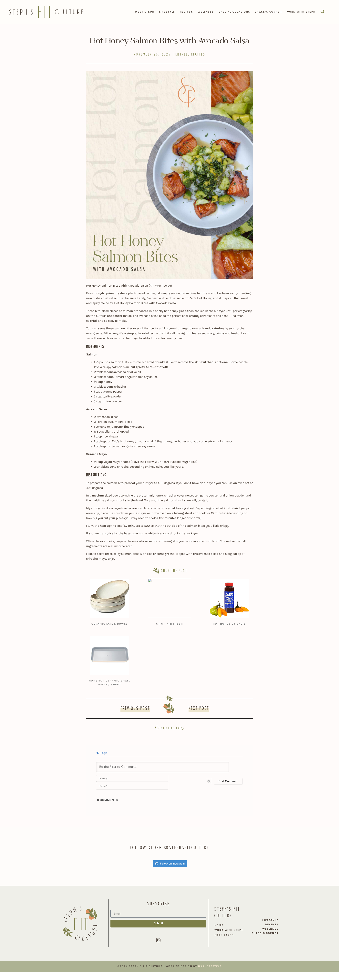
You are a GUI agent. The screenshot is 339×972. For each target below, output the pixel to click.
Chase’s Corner (268, 11)
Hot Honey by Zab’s (229, 623)
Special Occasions (234, 11)
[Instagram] (158, 940)
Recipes (186, 11)
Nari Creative (209, 966)
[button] (322, 12)
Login (104, 752)
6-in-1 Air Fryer (169, 623)
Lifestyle (167, 11)
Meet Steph (144, 11)
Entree (181, 54)
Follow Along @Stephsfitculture (169, 847)
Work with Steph (301, 11)
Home (218, 925)
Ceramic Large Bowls (109, 623)
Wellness (206, 11)
